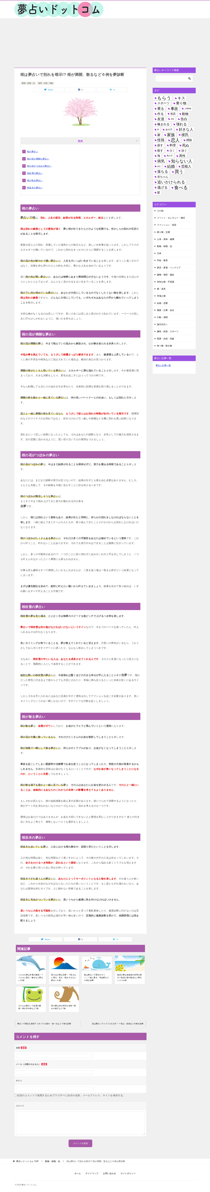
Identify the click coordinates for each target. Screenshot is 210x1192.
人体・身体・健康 (165, 239)
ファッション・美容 (166, 225)
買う (179, 171)
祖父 (159, 166)
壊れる (181, 124)
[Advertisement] (105, 41)
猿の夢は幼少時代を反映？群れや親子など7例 (63, 1007)
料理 (173, 145)
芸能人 (186, 166)
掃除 (189, 140)
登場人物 (161, 296)
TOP (27, 1161)
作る (160, 114)
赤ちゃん (162, 176)
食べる (181, 187)
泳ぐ (184, 150)
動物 (185, 114)
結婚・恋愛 (162, 303)
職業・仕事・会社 (165, 310)
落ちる (162, 172)
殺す (160, 150)
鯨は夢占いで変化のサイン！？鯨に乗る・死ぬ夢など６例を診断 (96, 977)
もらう (164, 98)
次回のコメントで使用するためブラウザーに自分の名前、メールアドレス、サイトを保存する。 (71, 1095)
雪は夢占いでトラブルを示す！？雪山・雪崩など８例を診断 (117, 1024)
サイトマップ (91, 1173)
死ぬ (185, 145)
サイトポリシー (128, 1173)
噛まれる (163, 124)
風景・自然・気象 (45, 83)
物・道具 (161, 289)
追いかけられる (171, 182)
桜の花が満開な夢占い (38, 159)
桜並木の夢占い (35, 187)
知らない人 (181, 161)
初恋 (173, 113)
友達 (160, 119)
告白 (184, 119)
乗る (160, 109)
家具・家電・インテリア (169, 267)
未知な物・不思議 (165, 282)
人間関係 (187, 108)
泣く (172, 150)
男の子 (170, 156)
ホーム (77, 1173)
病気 (161, 161)
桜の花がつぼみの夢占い (39, 166)
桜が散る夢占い (35, 180)
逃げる (162, 187)
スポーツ (163, 103)
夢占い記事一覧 (163, 365)
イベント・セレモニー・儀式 (171, 218)
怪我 (160, 140)
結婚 (171, 166)
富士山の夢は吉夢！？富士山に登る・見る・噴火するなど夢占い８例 (63, 977)
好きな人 (186, 129)
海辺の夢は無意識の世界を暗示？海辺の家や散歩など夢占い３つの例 (129, 977)
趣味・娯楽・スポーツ (167, 331)
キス (181, 98)
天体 (159, 253)
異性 (182, 156)
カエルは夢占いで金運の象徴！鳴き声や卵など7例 (29, 1007)
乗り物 (181, 103)
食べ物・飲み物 (164, 345)
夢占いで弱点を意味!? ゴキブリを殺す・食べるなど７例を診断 (44, 1024)
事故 (174, 109)
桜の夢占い (32, 151)
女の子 (168, 129)
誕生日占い (162, 324)
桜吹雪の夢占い (35, 173)
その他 (160, 211)
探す (160, 145)
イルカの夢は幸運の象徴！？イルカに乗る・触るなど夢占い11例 (30, 977)
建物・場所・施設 (165, 274)
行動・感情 (162, 317)
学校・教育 (162, 260)
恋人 (175, 140)
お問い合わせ (109, 1173)
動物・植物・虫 (28, 83)
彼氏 (185, 135)
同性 (172, 119)
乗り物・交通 (163, 232)
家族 (171, 135)
